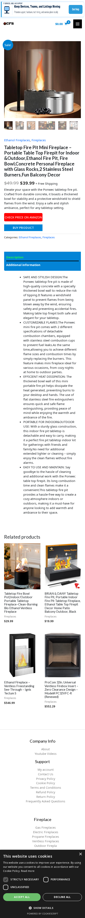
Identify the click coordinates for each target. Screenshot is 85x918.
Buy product (23, 227)
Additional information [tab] (23, 265)
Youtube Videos (46, 753)
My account (46, 769)
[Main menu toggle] (77, 23)
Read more (28, 871)
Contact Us (45, 774)
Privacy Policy (45, 779)
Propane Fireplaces (45, 836)
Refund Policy (45, 792)
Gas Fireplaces (45, 827)
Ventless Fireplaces (45, 841)
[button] (42, 907)
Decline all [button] (62, 897)
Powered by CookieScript (42, 913)
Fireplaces (39, 140)
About (45, 749)
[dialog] (42, 884)
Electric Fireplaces (45, 832)
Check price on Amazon (23, 217)
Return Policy (45, 797)
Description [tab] (15, 257)
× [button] (80, 854)
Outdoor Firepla (45, 846)
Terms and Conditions (45, 787)
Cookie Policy (45, 783)
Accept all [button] (22, 897)
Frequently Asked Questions (45, 801)
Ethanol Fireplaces (17, 140)
